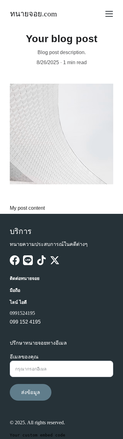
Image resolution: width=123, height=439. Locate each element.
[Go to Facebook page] (15, 260)
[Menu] (109, 14)
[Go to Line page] (28, 260)
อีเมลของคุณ (24, 356)
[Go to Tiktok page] (41, 260)
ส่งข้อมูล (30, 392)
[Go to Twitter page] (55, 260)
